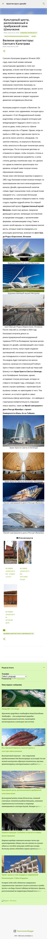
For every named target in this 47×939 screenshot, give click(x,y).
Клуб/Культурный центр (28, 32)
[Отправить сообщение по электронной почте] (4, 631)
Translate (20, 679)
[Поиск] (43, 3)
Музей (34, 36)
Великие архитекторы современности (18, 633)
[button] (4, 51)
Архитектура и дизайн (16, 4)
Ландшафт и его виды (10, 709)
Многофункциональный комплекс (17, 36)
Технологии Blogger (25, 931)
